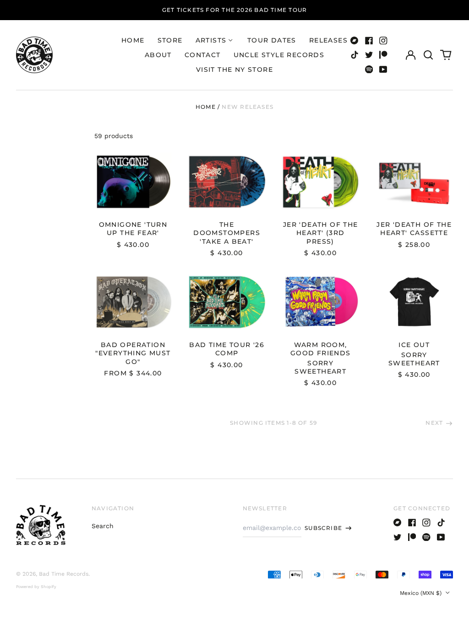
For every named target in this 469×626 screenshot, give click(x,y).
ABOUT (158, 55)
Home (133, 40)
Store (170, 40)
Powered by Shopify (36, 586)
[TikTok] (354, 55)
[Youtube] (383, 69)
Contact (203, 55)
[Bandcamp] (354, 41)
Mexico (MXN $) (421, 593)
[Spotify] (369, 69)
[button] (428, 55)
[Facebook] (369, 41)
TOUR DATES (271, 40)
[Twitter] (369, 55)
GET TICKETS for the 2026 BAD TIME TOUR (234, 9)
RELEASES (328, 40)
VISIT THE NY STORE (234, 69)
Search (103, 526)
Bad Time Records (63, 574)
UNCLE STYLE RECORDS (279, 55)
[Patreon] (383, 55)
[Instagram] (383, 41)
